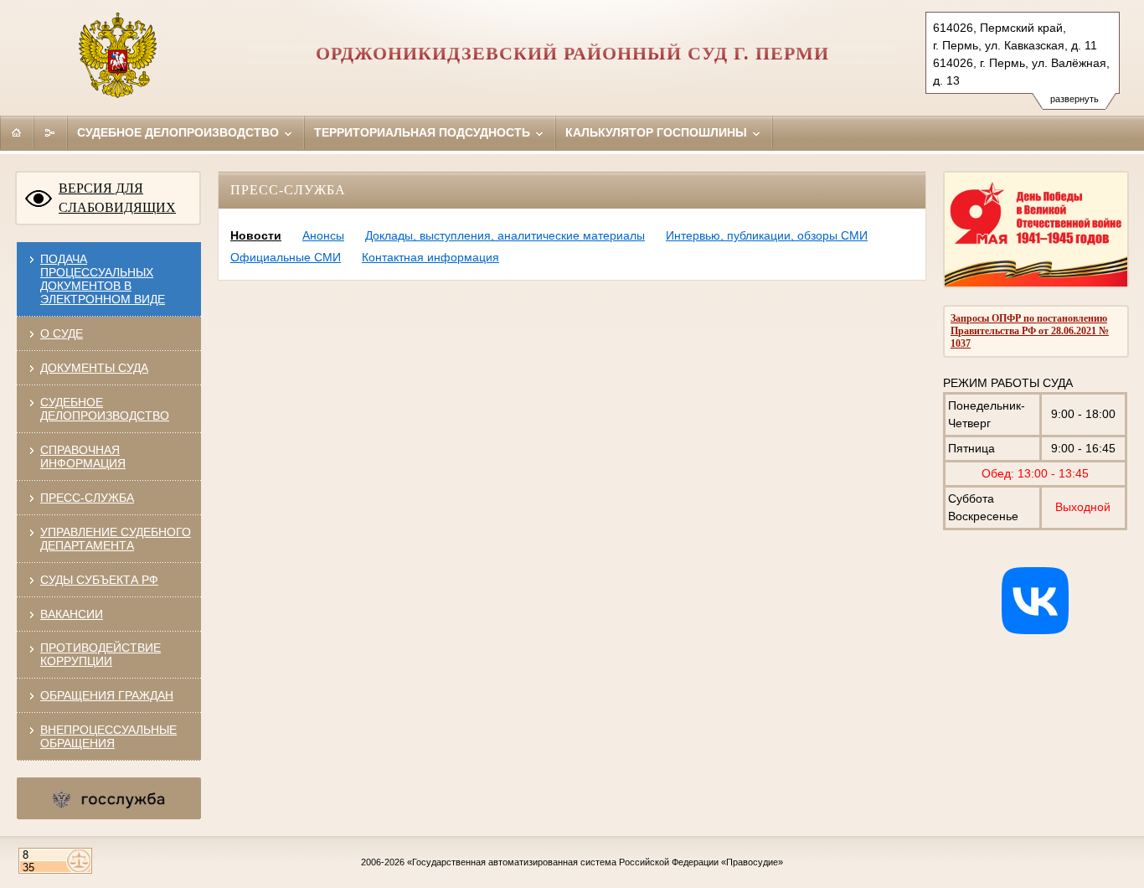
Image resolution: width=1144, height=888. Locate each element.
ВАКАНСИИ (71, 614)
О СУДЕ (61, 333)
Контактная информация (430, 257)
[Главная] (16, 132)
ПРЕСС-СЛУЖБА (87, 497)
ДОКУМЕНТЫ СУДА (94, 367)
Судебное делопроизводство (179, 132)
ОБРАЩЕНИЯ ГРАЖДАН (106, 695)
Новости (255, 235)
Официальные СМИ (285, 257)
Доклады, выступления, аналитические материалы (505, 235)
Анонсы (323, 235)
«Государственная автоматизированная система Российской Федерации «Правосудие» (595, 862)
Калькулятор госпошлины (657, 132)
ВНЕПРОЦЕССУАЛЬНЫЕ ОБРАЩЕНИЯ (108, 736)
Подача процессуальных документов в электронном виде (102, 279)
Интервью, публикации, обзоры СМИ (767, 235)
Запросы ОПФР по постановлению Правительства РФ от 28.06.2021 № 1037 (1030, 330)
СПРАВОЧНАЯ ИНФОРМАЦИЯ (83, 456)
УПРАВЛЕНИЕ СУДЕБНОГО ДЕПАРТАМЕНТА (115, 538)
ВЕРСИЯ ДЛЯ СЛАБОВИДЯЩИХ (117, 197)
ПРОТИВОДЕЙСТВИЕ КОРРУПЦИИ (100, 654)
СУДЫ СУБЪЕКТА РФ (99, 579)
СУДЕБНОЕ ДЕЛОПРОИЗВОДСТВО (104, 408)
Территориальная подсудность (423, 132)
